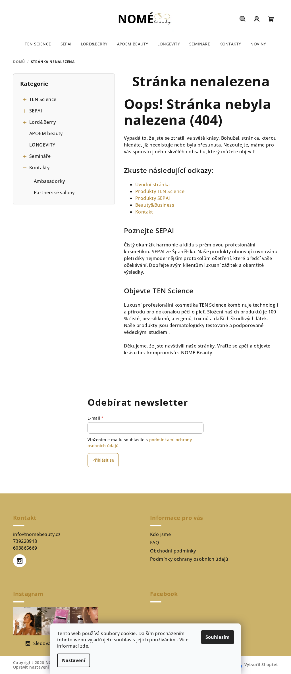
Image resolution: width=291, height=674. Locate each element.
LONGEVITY (42, 145)
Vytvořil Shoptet (261, 664)
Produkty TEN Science (159, 191)
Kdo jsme (160, 534)
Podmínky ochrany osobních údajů (189, 559)
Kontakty (39, 167)
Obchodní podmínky (173, 551)
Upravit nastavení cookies (39, 667)
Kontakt (144, 212)
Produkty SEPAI (152, 198)
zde (84, 646)
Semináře (40, 156)
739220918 (25, 541)
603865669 (25, 548)
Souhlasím (217, 637)
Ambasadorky (49, 181)
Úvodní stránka (152, 184)
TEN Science (42, 99)
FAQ (154, 542)
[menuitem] (37, 44)
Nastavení (73, 660)
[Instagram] (19, 560)
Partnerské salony (54, 192)
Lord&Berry (42, 122)
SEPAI (35, 111)
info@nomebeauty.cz (37, 534)
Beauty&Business (154, 205)
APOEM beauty (46, 133)
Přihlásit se (103, 460)
